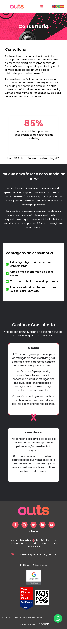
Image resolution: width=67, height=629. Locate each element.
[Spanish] (62, 6)
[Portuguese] (58, 6)
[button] (41, 6)
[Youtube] (51, 525)
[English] (54, 6)
